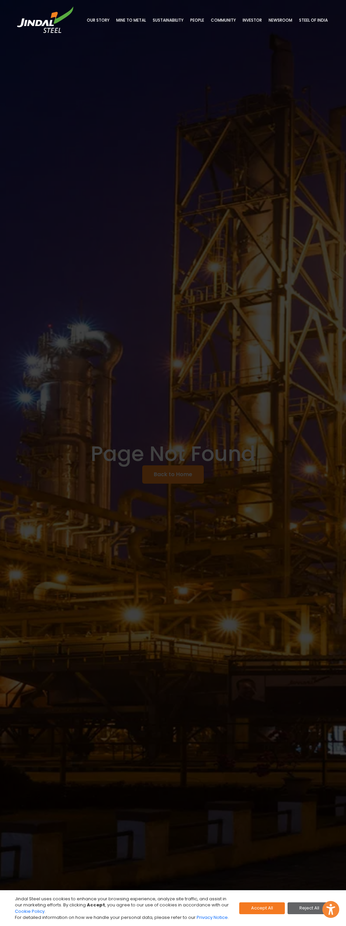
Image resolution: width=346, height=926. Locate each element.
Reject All (309, 908)
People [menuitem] (197, 20)
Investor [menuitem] (252, 20)
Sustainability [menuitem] (168, 20)
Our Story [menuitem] (98, 20)
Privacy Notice (212, 917)
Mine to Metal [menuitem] (131, 20)
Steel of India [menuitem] (313, 20)
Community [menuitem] (223, 20)
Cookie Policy (30, 911)
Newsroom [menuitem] (280, 20)
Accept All (262, 908)
